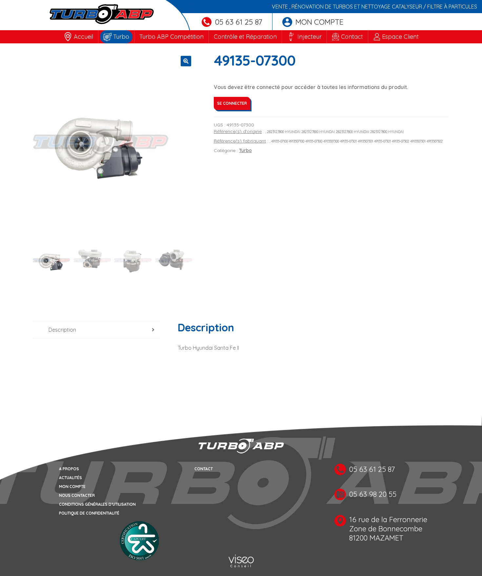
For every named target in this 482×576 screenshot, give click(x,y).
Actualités (70, 477)
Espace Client (400, 36)
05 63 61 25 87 (238, 22)
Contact (352, 36)
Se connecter (232, 103)
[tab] (96, 330)
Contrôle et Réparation (245, 36)
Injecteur (309, 36)
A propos (69, 468)
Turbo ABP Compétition (171, 36)
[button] (186, 61)
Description (62, 329)
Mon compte (319, 22)
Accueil (83, 36)
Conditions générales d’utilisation (97, 504)
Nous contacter (77, 495)
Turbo (121, 36)
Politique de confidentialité (89, 513)
